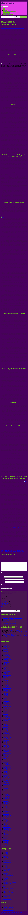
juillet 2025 (6, 662)
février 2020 (6, 746)
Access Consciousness (8, 854)
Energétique (6, 867)
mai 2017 (5, 789)
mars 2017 (5, 792)
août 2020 (5, 738)
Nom (2, 576)
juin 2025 (5, 663)
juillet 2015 (6, 818)
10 (1, 603)
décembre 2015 (6, 811)
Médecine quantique (8, 875)
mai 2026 (5, 649)
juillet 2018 (6, 771)
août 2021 (5, 723)
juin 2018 (5, 772)
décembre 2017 (6, 780)
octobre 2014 (6, 829)
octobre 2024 (6, 673)
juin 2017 (5, 788)
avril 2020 (5, 743)
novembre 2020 (7, 734)
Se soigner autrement (8, 892)
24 (1, 606)
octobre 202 (6, 842)
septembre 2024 (7, 675)
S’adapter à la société (8, 14)
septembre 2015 (7, 815)
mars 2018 (5, 776)
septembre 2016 (7, 799)
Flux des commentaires (8, 908)
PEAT (4, 880)
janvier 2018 (6, 779)
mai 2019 (5, 758)
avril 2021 (5, 728)
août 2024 (5, 676)
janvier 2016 (6, 810)
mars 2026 (5, 651)
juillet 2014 (6, 833)
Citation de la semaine (8, 619)
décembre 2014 (6, 827)
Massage (5, 874)
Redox (4, 887)
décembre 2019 (6, 749)
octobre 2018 (6, 767)
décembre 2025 (6, 655)
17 (1, 604)
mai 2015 (5, 820)
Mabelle (11, 28)
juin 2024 (5, 679)
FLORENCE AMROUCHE (10, 635)
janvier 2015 (6, 825)
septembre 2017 (7, 784)
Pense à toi (12, 638)
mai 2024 (5, 680)
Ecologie (5, 866)
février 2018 (6, 777)
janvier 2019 (6, 763)
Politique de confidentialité (9, 11)
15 (8, 603)
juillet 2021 (6, 724)
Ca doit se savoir (7, 860)
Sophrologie (6, 893)
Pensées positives (7, 883)
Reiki (4, 890)
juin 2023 (5, 694)
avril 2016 (5, 806)
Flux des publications (8, 907)
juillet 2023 (6, 693)
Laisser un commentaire (18, 28)
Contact (5, 10)
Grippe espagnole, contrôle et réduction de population (13, 633)
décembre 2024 (6, 671)
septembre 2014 (7, 831)
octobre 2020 (6, 736)
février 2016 (6, 808)
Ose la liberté (6, 620)
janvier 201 (6, 845)
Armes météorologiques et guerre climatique (12, 551)
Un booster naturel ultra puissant (10, 623)
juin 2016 (5, 803)
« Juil (2, 609)
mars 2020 (5, 745)
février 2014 (6, 840)
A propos (5, 852)
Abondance (6, 853)
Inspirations (6, 870)
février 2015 (6, 824)
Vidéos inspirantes (7, 897)
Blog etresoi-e (7, 3)
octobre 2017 (6, 782)
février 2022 (6, 715)
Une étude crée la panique (10, 550)
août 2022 (5, 707)
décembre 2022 (6, 702)
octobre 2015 (6, 814)
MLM (4, 879)
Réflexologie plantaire (8, 888)
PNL (4, 884)
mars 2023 (5, 698)
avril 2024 (5, 681)
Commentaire (4, 561)
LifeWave (5, 873)
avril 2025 (5, 666)
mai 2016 (5, 805)
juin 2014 (5, 834)
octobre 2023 (6, 689)
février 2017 (6, 793)
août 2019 (5, 754)
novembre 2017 (7, 781)
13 (5, 603)
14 (7, 603)
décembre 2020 (6, 733)
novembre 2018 (7, 766)
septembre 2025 (7, 659)
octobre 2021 (6, 720)
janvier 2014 (6, 841)
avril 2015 (5, 821)
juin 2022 (5, 710)
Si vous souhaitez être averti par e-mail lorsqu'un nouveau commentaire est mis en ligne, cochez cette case (13, 573)
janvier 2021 (6, 732)
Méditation (5, 877)
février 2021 (6, 730)
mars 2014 (5, 838)
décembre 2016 (6, 795)
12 (4, 603)
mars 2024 (5, 682)
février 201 (5, 843)
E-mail (2, 579)
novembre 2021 (7, 719)
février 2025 (6, 668)
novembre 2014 (7, 828)
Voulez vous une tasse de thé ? (10, 622)
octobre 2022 (6, 705)
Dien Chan (5, 864)
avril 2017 (5, 790)
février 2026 (6, 653)
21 (7, 604)
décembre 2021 (6, 717)
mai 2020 (5, 742)
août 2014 (5, 832)
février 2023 (6, 699)
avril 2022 (5, 712)
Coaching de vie (7, 862)
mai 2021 (5, 727)
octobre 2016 (6, 798)
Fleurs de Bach (6, 869)
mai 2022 (5, 711)
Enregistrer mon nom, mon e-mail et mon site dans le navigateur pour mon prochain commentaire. (13, 585)
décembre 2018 (6, 764)
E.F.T (4, 865)
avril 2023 (5, 697)
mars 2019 (5, 760)
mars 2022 (5, 714)
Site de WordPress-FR (8, 910)
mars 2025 (5, 667)
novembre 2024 (7, 672)
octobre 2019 (6, 751)
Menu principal (4, 6)
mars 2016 (5, 807)
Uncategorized (6, 896)
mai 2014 (5, 836)
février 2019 (6, 762)
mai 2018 (5, 773)
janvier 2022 (6, 716)
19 (4, 604)
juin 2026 (5, 647)
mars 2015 (5, 823)
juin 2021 (5, 725)
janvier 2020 (6, 747)
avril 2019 (5, 759)
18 (2, 604)
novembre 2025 (7, 656)
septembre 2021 (7, 721)
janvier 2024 (6, 685)
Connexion (5, 906)
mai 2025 (5, 664)
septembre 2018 (7, 768)
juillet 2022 (6, 708)
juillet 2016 (6, 802)
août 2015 (5, 816)
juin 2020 (5, 741)
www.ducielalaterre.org (18, 527)
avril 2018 (5, 775)
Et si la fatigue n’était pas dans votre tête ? (12, 618)
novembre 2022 (7, 703)
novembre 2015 (7, 812)
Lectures (5, 871)
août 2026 (5, 645)
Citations (5, 861)
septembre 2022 (7, 706)
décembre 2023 (6, 686)
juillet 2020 (6, 740)
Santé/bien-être (6, 891)
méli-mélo (5, 878)
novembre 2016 (7, 797)
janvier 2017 (6, 794)
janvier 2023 (6, 701)
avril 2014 (5, 837)
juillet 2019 (6, 755)
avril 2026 (5, 650)
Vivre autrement (7, 899)
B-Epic (5, 858)
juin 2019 (5, 756)
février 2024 (6, 684)
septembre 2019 (7, 753)
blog (4, 9)
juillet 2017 (6, 786)
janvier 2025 (6, 669)
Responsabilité (6, 13)
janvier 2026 (6, 654)
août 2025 (5, 660)
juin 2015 (5, 819)
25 (2, 606)
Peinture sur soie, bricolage (9, 882)
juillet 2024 (6, 677)
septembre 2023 (7, 690)
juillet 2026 (6, 646)
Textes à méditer (7, 895)
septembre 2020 (7, 737)
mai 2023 (5, 695)
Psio (4, 886)
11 (2, 603)
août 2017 (5, 785)
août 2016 (5, 801)
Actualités (3, 18)
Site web (3, 582)
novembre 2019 (7, 750)
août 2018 (5, 769)
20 (5, 604)
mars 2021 (5, 729)
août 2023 (5, 692)
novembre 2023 (7, 688)
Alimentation (6, 857)
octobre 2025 (6, 658)
